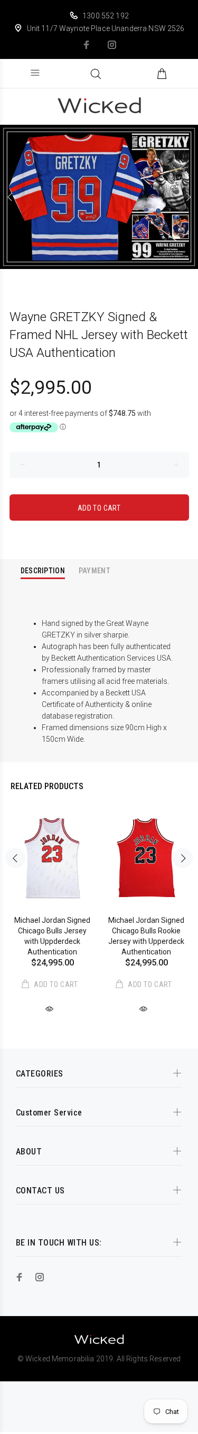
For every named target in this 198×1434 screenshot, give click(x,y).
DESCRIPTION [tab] (43, 570)
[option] (99, 197)
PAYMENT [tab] (94, 570)
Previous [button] (10, 197)
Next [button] (188, 197)
